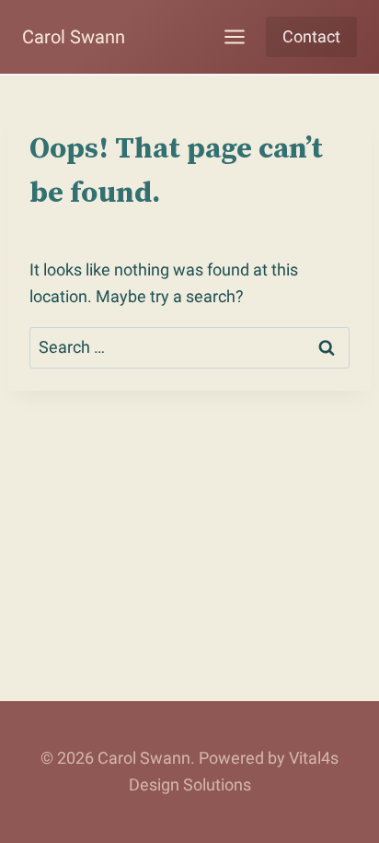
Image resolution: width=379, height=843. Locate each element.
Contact (311, 36)
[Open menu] (234, 36)
